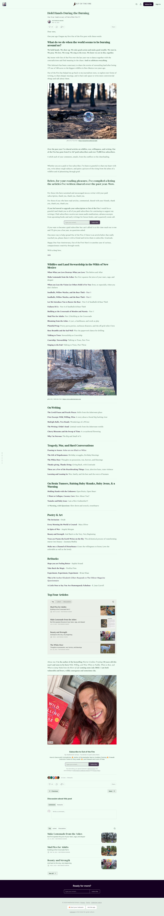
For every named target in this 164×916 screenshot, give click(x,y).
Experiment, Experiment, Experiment (62, 573)
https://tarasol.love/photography (88, 141)
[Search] (136, 4)
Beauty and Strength (55, 534)
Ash (49, 255)
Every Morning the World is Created (62, 524)
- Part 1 (88, 292)
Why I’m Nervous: (54, 436)
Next (110, 791)
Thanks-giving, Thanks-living (59, 464)
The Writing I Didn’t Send (58, 426)
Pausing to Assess (54, 450)
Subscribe (148, 4)
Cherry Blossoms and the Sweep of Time (63, 431)
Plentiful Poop (53, 326)
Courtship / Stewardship (57, 340)
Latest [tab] (55, 828)
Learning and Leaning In (57, 474)
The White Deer (53, 460)
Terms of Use (91, 769)
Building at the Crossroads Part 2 (58, 850)
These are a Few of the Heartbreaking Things (65, 469)
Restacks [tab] (60, 805)
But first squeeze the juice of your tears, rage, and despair (66, 837)
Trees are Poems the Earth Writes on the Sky (65, 539)
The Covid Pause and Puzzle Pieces (61, 412)
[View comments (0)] (57, 27)
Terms (88, 902)
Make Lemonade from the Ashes (60, 277)
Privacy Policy (96, 770)
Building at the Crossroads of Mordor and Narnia (67, 311)
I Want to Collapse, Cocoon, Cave (61, 496)
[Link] (44, 43)
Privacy (82, 902)
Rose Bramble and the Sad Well (60, 330)
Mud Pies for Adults (55, 316)
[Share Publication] (141, 4)
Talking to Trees (54, 335)
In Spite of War (53, 529)
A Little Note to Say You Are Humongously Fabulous (69, 585)
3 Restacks (70, 778)
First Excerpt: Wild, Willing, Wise (61, 417)
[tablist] (55, 805)
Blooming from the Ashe (57, 321)
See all (51, 873)
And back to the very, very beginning (59, 863)
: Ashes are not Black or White (74, 450)
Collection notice (96, 902)
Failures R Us (53, 306)
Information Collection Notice (81, 770)
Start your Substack (77, 907)
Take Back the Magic (56, 568)
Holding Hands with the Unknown (61, 491)
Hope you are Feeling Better (58, 563)
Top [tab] (50, 828)
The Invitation (53, 519)
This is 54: (51, 577)
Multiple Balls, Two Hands (58, 422)
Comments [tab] (52, 805)
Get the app (91, 907)
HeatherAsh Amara (57, 20)
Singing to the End (55, 345)
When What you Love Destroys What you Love (66, 272)
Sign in (158, 4)
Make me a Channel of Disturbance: (62, 546)
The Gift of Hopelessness (57, 455)
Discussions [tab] (62, 828)
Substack (72, 912)
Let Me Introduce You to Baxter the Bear (64, 302)
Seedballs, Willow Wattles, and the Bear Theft (66, 292)
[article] (82, 838)
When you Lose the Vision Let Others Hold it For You (69, 284)
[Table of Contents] (2, 458)
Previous (55, 791)
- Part (87, 297)
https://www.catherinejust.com (72, 399)
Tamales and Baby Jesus (57, 501)
